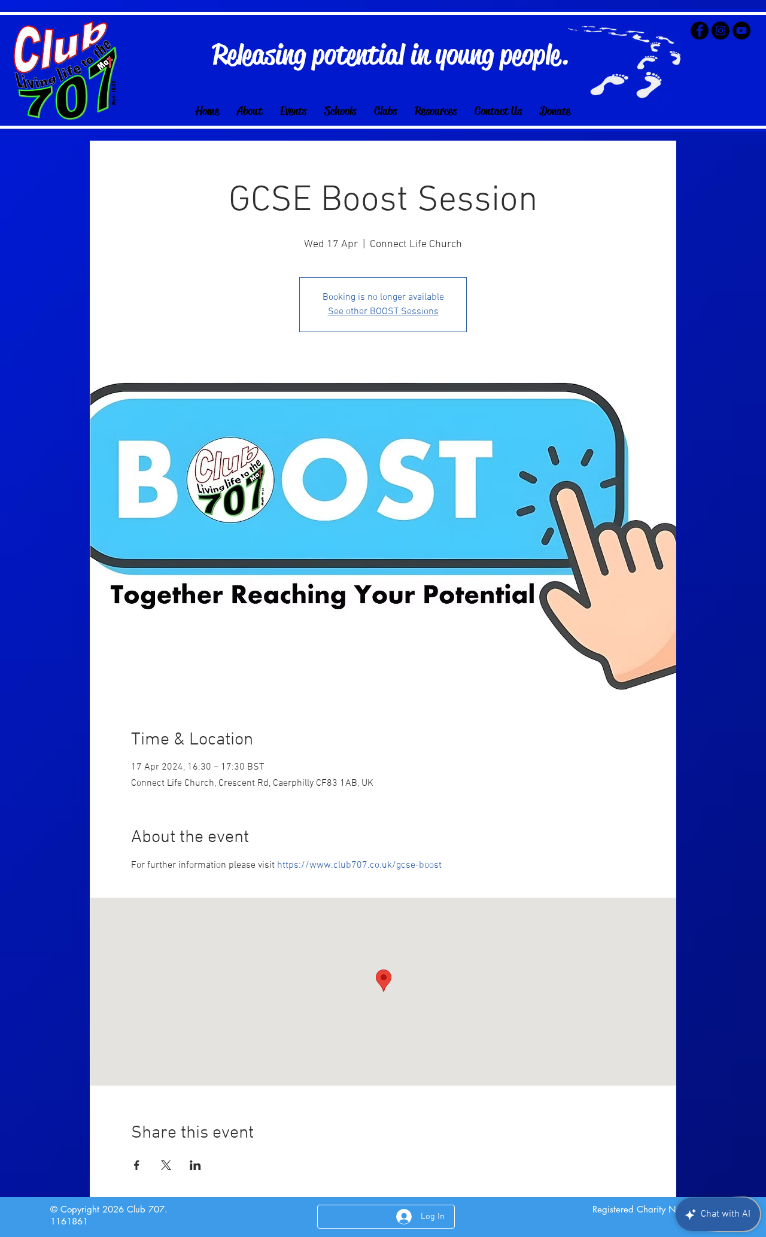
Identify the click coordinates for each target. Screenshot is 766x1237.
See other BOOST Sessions (383, 312)
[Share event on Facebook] (136, 1165)
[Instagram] (720, 30)
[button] (340, 111)
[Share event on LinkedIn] (195, 1165)
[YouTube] (741, 30)
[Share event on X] (166, 1165)
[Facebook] (700, 30)
